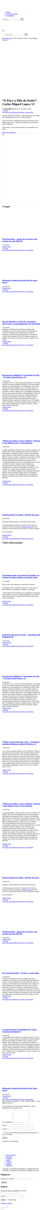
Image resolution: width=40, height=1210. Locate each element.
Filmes (8, 12)
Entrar (3, 1200)
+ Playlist (5, 110)
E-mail (4, 1129)
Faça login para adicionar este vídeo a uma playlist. (17, 112)
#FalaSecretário (26, 527)
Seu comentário (7, 1122)
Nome (4, 1125)
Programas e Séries (12, 14)
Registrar (4, 1182)
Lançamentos (10, 15)
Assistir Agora (6, 246)
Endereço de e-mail (7, 1179)
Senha (3, 1196)
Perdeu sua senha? (6, 1203)
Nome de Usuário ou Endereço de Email (14, 1191)
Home (4, 38)
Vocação (9, 38)
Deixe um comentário (8, 132)
